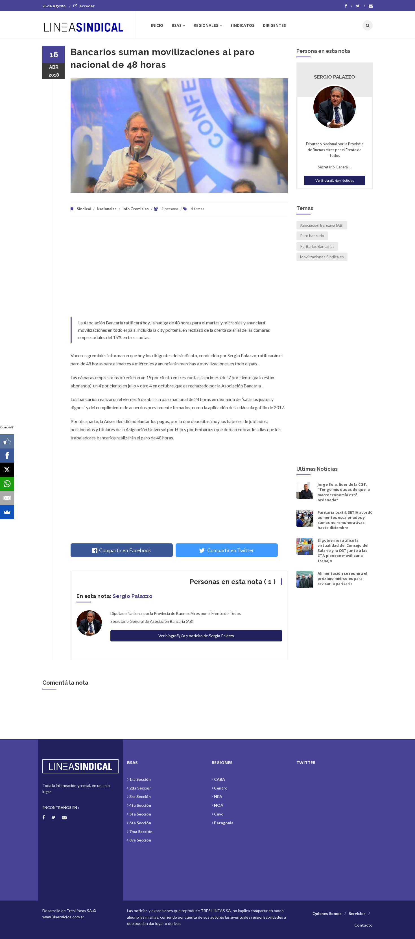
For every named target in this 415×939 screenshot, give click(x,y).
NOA (218, 805)
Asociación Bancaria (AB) (322, 225)
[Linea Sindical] (88, 25)
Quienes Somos (327, 913)
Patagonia (223, 822)
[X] (7, 470)
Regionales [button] (206, 25)
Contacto (363, 925)
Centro (221, 788)
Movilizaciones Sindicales (322, 256)
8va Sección (140, 840)
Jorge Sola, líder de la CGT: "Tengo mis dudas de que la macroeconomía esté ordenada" (344, 492)
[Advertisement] (179, 268)
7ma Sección (140, 831)
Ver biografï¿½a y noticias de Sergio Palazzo (196, 635)
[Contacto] (371, 6)
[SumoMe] (7, 512)
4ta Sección (140, 805)
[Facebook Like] (7, 441)
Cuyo (219, 814)
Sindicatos (242, 25)
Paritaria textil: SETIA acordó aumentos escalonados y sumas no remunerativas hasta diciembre (345, 520)
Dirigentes (274, 25)
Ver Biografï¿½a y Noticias (334, 180)
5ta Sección (140, 814)
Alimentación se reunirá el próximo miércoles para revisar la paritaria (342, 578)
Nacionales (107, 209)
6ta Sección (140, 822)
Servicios (357, 913)
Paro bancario (312, 235)
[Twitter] (360, 6)
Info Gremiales (136, 209)
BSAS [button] (177, 25)
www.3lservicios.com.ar (63, 917)
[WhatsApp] (7, 484)
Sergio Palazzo (132, 596)
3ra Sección (140, 796)
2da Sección (140, 788)
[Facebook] (348, 6)
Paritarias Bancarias (317, 246)
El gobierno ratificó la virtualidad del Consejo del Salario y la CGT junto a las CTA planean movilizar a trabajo (343, 550)
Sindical (84, 209)
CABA (219, 779)
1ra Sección (140, 779)
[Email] (7, 498)
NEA (218, 796)
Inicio (157, 25)
